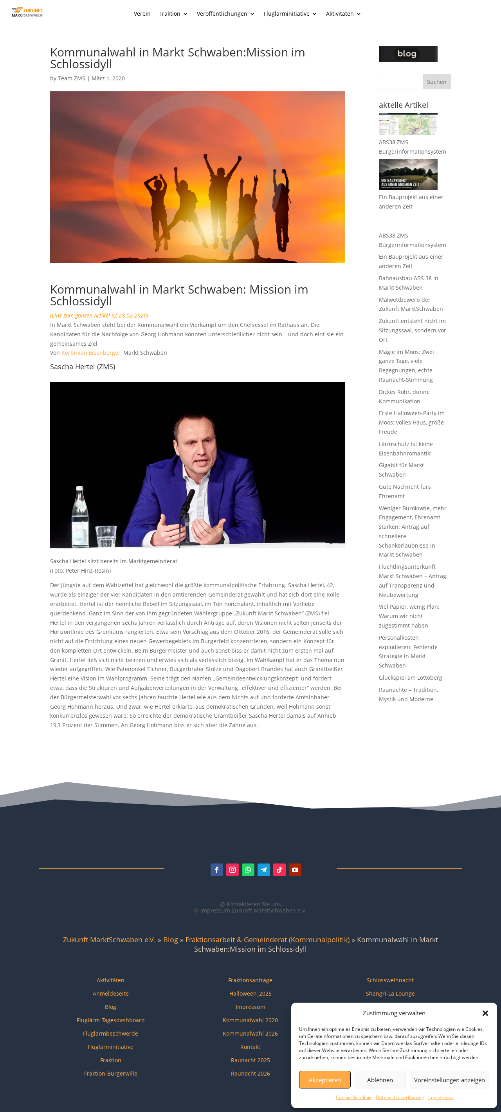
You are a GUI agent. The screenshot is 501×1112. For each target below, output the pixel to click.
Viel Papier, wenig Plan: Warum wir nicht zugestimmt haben (409, 616)
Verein (142, 14)
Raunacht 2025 (250, 1060)
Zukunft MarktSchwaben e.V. (109, 939)
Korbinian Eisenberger (91, 352)
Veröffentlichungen (222, 14)
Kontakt (250, 1046)
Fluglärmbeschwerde (110, 1033)
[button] (485, 1013)
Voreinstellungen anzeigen (449, 1080)
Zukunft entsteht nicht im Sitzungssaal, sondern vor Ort (412, 330)
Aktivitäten (340, 14)
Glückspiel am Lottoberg (410, 677)
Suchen (437, 81)
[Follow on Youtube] (295, 869)
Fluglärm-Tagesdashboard (111, 1020)
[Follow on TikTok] (279, 869)
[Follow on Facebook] (217, 869)
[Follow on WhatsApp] (248, 869)
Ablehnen (380, 1080)
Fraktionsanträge (250, 980)
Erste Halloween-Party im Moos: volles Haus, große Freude (412, 422)
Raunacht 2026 (250, 1073)
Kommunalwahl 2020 (250, 1020)
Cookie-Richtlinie (354, 1097)
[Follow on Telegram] (264, 869)
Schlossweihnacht (390, 980)
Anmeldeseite (111, 993)
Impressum (440, 1097)
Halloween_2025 (250, 993)
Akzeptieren (325, 1080)
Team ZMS (71, 78)
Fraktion (169, 14)
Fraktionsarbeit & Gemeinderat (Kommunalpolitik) (268, 939)
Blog (170, 939)
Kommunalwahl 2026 (250, 1033)
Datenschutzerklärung (400, 1097)
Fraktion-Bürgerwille (110, 1073)
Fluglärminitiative (287, 14)
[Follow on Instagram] (232, 869)
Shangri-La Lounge (390, 993)
